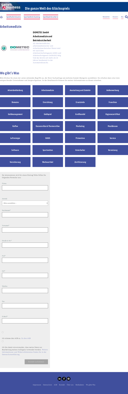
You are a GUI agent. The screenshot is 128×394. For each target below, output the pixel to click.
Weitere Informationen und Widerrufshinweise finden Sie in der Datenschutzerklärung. (25, 352)
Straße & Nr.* (7, 241)
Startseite (1, 17)
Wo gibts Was (90, 385)
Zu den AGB (26, 338)
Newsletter (106, 17)
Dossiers (115, 17)
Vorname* (5, 226)
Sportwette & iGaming (32, 17)
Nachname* (6, 210)
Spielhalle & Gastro (13, 17)
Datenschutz (47, 385)
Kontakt (62, 385)
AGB (55, 385)
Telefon (4, 286)
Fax (3, 301)
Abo (122, 17)
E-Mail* (5, 316)
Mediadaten (80, 385)
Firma (4, 183)
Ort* (3, 271)
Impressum (37, 385)
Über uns (70, 385)
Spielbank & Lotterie (50, 17)
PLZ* (4, 256)
